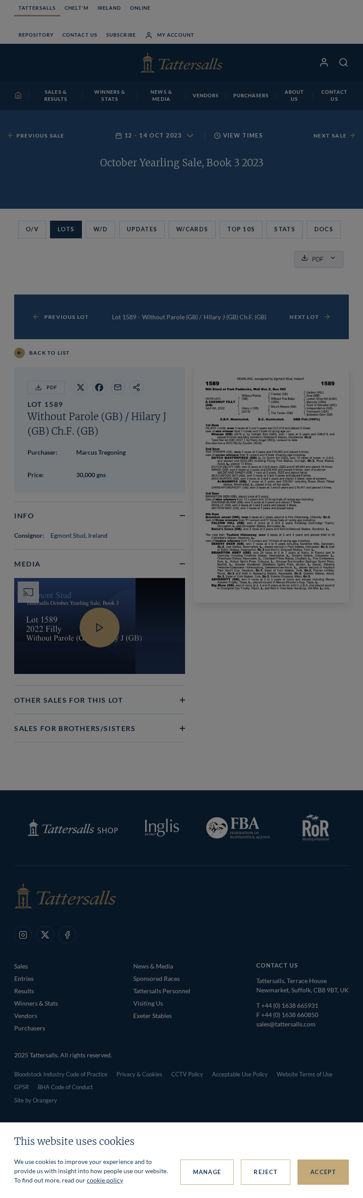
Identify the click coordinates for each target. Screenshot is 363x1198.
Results (24, 991)
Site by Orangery (35, 1100)
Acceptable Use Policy (240, 1074)
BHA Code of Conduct (65, 1087)
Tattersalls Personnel (161, 991)
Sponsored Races (156, 978)
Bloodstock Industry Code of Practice (61, 1074)
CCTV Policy (187, 1074)
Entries (24, 978)
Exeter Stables (152, 1015)
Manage (207, 1171)
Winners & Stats (36, 1003)
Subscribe (121, 35)
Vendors (25, 1015)
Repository (36, 35)
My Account (175, 35)
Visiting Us (148, 1003)
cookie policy (105, 1180)
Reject (266, 1171)
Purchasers (29, 1028)
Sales (21, 966)
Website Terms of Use (304, 1074)
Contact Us (79, 35)
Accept (323, 1171)
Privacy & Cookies (139, 1074)
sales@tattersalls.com (286, 1024)
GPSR (21, 1087)
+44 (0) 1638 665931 (289, 1005)
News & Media (153, 966)
